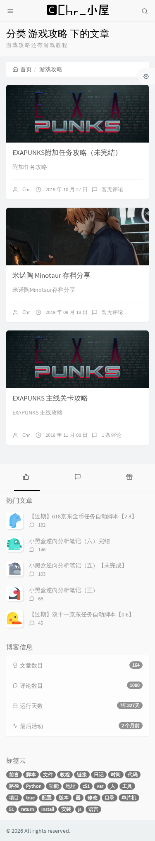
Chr (26, 189)
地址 (71, 786)
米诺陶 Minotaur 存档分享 (51, 275)
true (30, 797)
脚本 (31, 774)
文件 (48, 774)
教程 (65, 774)
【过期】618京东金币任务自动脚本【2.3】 (83, 516)
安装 (66, 809)
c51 (86, 786)
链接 (82, 774)
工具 (127, 786)
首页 (26, 69)
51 (11, 809)
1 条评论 (112, 434)
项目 (14, 797)
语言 (93, 809)
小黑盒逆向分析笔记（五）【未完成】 (78, 565)
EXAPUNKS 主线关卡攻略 (50, 398)
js (79, 809)
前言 (14, 774)
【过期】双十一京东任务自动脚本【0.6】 (81, 614)
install (47, 809)
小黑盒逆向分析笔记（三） (63, 590)
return (27, 809)
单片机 (129, 797)
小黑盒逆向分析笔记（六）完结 (69, 541)
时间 (116, 774)
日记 (99, 774)
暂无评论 (112, 189)
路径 (14, 786)
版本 (64, 797)
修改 (93, 797)
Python (34, 786)
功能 (54, 786)
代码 (133, 774)
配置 (47, 797)
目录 (109, 797)
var (100, 786)
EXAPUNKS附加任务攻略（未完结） (67, 152)
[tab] (26, 476)
